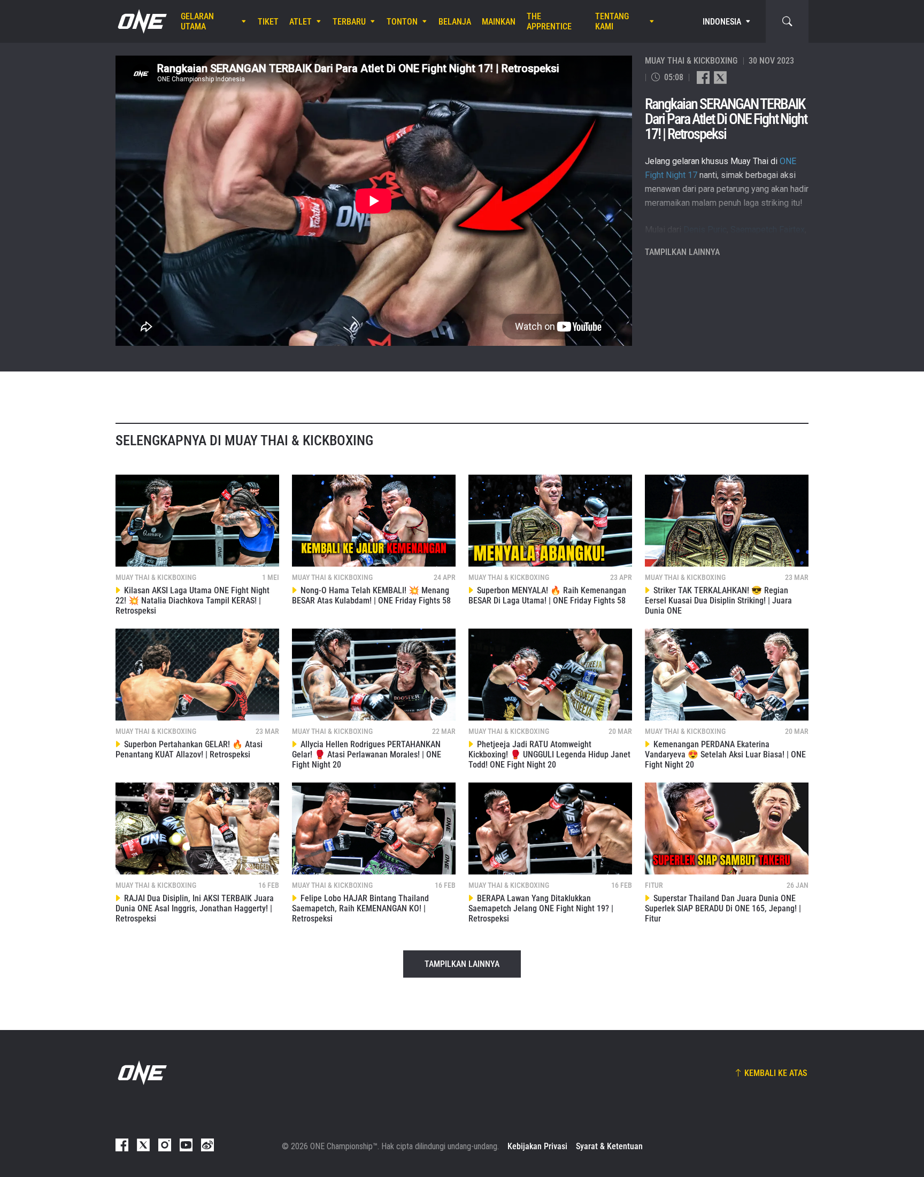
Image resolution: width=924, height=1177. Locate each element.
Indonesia (722, 22)
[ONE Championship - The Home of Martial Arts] (141, 21)
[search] (787, 21)
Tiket (268, 22)
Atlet (300, 22)
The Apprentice (549, 21)
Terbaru (349, 22)
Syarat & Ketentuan (609, 1146)
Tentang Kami (612, 21)
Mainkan (498, 22)
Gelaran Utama (197, 21)
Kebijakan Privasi (537, 1146)
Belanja (454, 22)
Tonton (402, 22)
